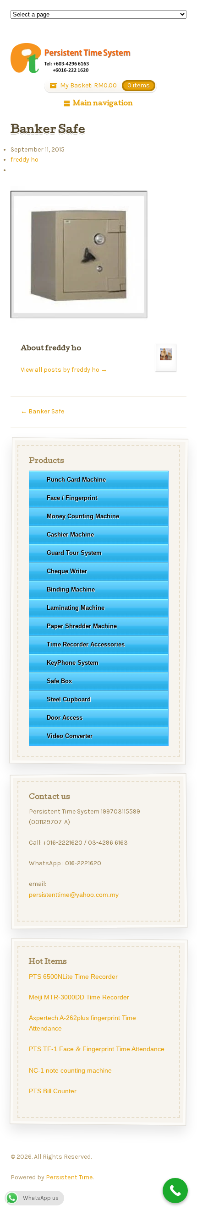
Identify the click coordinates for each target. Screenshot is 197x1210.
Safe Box (58, 681)
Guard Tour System (73, 552)
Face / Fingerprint (71, 497)
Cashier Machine (69, 534)
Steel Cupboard (68, 699)
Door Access (64, 717)
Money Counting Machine (82, 516)
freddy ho (24, 159)
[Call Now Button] (175, 1190)
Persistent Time (69, 1177)
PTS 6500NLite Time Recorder (72, 976)
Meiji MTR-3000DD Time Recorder (78, 997)
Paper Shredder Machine (81, 626)
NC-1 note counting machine (69, 1070)
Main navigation (103, 104)
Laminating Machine (75, 607)
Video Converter (69, 736)
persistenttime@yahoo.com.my (73, 894)
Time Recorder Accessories (85, 644)
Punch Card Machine (75, 479)
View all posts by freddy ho (64, 370)
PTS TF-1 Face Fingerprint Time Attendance (96, 1049)
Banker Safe (42, 411)
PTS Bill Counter (52, 1091)
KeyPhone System (72, 662)
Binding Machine (70, 589)
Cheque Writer (66, 571)
